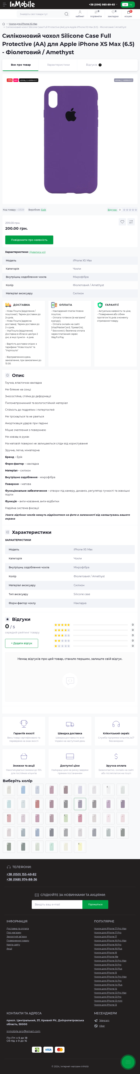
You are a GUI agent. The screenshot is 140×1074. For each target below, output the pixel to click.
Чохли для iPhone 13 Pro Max (110, 992)
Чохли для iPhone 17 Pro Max (110, 928)
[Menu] (5, 4)
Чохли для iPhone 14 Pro (108, 980)
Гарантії (112, 304)
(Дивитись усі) (37, 252)
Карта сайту (13, 944)
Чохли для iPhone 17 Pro (107, 932)
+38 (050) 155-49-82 (21, 874)
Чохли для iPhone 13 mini (108, 1000)
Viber (102, 1026)
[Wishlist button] (122, 221)
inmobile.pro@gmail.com (23, 1031)
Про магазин (14, 932)
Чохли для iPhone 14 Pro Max (110, 976)
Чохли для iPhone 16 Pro (107, 944)
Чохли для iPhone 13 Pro (107, 996)
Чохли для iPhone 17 (105, 936)
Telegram (104, 1020)
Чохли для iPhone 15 (105, 972)
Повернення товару (18, 940)
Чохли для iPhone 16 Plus (108, 948)
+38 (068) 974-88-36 (22, 879)
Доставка (21, 304)
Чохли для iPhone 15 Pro (107, 964)
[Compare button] (131, 221)
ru (131, 4)
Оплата (65, 304)
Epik (43, 209)
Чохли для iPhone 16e (106, 956)
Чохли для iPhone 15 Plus (108, 968)
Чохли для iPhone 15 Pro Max (110, 960)
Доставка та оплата (18, 928)
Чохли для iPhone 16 (105, 952)
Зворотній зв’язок (17, 936)
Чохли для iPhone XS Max (23, 23)
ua (125, 4)
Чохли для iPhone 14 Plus (108, 984)
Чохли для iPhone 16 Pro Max (110, 940)
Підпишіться (95, 904)
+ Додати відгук (21, 643)
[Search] (66, 14)
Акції (9, 948)
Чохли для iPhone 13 (105, 1004)
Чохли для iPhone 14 (105, 988)
